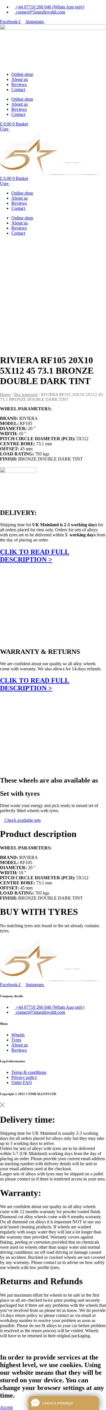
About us (19, 79)
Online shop (22, 74)
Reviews (19, 84)
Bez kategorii (26, 394)
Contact (18, 89)
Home (5, 394)
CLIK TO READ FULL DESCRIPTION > (34, 555)
